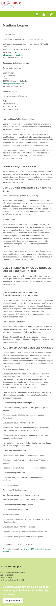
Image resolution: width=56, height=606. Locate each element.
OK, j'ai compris (12, 600)
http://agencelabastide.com (13, 84)
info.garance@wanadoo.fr (13, 55)
